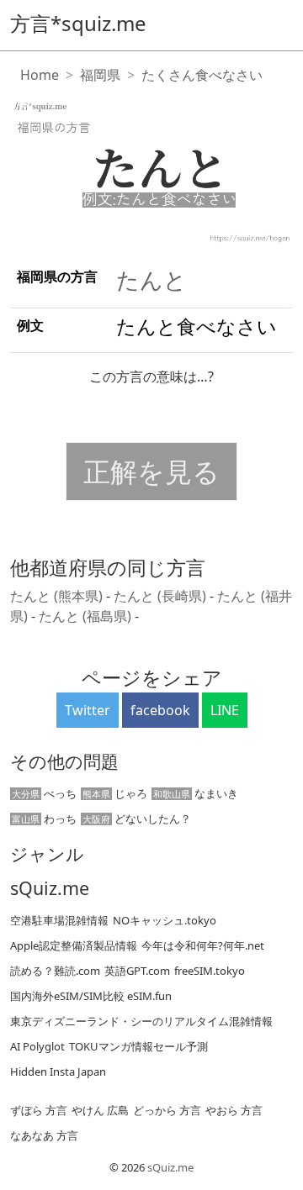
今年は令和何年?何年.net (202, 945)
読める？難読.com (55, 970)
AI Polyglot (37, 1046)
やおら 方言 (234, 1110)
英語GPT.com (137, 970)
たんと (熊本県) (58, 596)
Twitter (87, 710)
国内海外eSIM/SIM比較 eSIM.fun (91, 995)
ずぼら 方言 (38, 1110)
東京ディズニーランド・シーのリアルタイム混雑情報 (141, 1021)
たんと (151, 279)
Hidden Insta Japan (58, 1071)
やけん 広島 (100, 1110)
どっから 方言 (167, 1110)
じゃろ (114, 793)
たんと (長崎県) (162, 596)
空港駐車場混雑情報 (59, 920)
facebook (160, 710)
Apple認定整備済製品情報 (73, 945)
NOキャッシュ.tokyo (164, 920)
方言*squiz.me (78, 23)
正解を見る (151, 471)
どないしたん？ (136, 818)
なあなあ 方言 (44, 1135)
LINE (224, 710)
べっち (44, 793)
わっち (44, 818)
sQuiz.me (49, 888)
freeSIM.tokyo (209, 970)
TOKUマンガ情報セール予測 (138, 1046)
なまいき (195, 793)
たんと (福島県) (87, 616)
